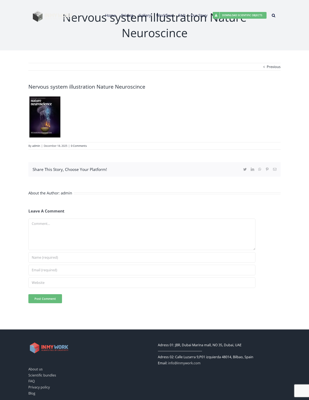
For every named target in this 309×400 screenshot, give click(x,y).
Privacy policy (39, 387)
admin (36, 146)
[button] (273, 15)
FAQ (31, 381)
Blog (31, 393)
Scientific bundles (42, 375)
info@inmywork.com (184, 363)
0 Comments (79, 146)
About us (35, 369)
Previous (274, 66)
